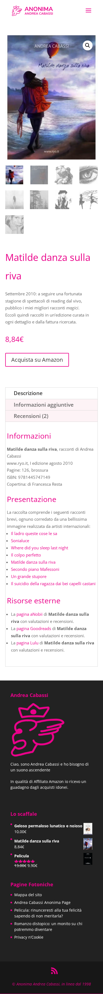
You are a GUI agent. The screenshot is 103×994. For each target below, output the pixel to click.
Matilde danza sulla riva (33, 562)
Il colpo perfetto (26, 555)
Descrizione (28, 393)
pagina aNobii (29, 614)
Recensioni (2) (31, 416)
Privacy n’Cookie (28, 937)
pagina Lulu (27, 642)
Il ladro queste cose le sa (34, 533)
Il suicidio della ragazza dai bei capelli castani (53, 583)
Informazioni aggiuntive (44, 404)
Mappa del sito (28, 894)
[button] (88, 45)
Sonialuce (20, 540)
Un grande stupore (28, 576)
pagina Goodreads (33, 628)
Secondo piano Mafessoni (35, 569)
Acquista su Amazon (37, 359)
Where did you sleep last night (39, 547)
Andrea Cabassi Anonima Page (42, 902)
